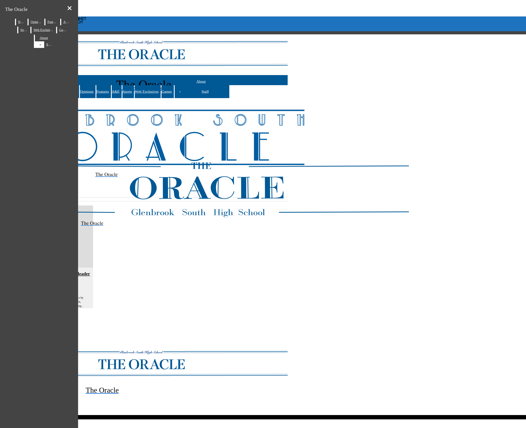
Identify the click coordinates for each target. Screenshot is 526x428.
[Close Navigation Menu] (69, 8)
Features (102, 91)
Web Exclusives (147, 91)
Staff (205, 91)
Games (166, 91)
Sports (127, 91)
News (22, 22)
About (201, 81)
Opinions (86, 91)
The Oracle (16, 9)
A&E (116, 91)
